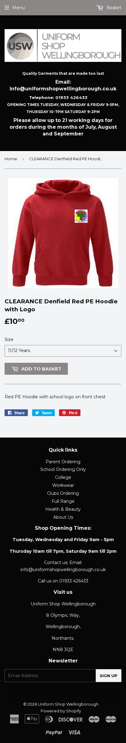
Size (9, 339)
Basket (113, 7)
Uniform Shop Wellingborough (68, 704)
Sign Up (108, 675)
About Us (63, 517)
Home (11, 158)
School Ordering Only (63, 469)
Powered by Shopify (61, 710)
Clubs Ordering (63, 493)
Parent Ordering (63, 461)
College (63, 477)
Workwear (63, 485)
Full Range (63, 501)
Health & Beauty (63, 509)
